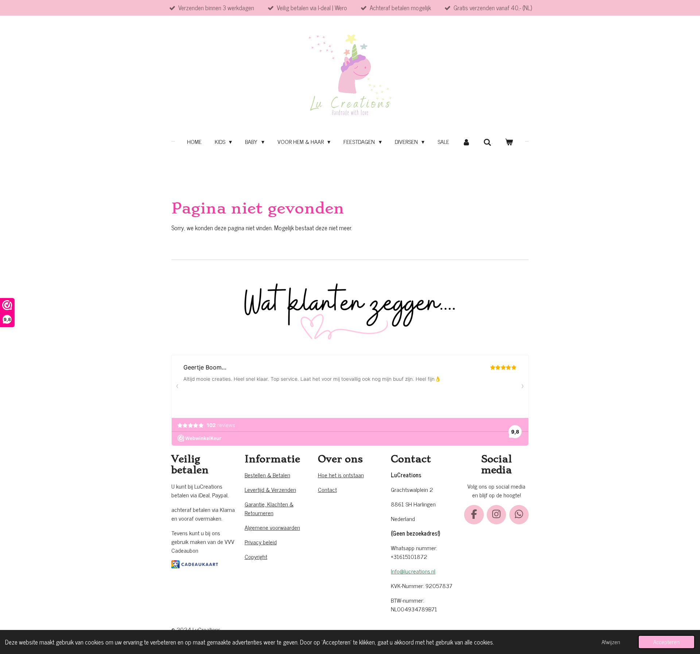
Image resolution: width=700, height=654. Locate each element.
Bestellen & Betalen (267, 474)
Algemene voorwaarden (272, 527)
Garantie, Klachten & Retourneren (269, 508)
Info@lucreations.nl (413, 571)
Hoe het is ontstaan (341, 474)
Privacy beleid (261, 542)
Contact (327, 489)
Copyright (256, 556)
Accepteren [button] (666, 641)
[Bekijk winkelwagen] (509, 141)
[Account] (466, 141)
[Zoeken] (487, 141)
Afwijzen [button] (611, 641)
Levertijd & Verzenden (270, 489)
